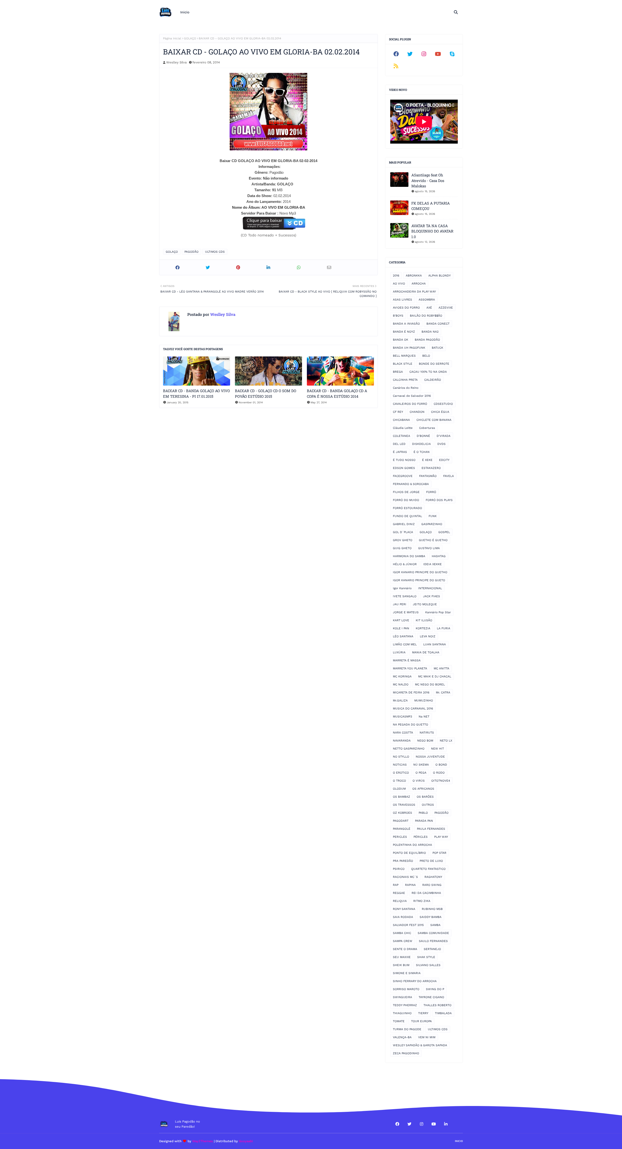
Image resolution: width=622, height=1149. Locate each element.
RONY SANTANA (404, 909)
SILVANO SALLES (428, 965)
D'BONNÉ (423, 436)
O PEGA (420, 772)
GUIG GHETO (402, 548)
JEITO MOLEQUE (425, 604)
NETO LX (446, 740)
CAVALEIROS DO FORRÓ (410, 404)
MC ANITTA (441, 668)
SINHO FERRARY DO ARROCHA (415, 981)
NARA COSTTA (403, 732)
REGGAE (399, 893)
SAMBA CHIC (402, 933)
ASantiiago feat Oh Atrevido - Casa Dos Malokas (427, 180)
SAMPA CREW (402, 941)
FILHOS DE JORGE (406, 492)
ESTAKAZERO (431, 468)
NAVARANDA (402, 740)
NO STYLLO (401, 756)
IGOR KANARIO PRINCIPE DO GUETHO (420, 572)
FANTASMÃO (428, 476)
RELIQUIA (400, 901)
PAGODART (400, 820)
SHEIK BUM (401, 965)
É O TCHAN (422, 452)
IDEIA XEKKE (432, 564)
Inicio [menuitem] (184, 12)
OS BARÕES (425, 796)
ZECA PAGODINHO (406, 1053)
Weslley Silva (176, 62)
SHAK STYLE (426, 957)
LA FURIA (443, 628)
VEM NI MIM (426, 1037)
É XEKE (427, 460)
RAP (395, 885)
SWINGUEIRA (402, 997)
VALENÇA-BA (402, 1037)
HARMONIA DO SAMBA (409, 556)
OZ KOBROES (402, 812)
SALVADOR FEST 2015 (408, 925)
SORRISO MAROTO (406, 989)
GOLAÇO (190, 38)
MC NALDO (400, 684)
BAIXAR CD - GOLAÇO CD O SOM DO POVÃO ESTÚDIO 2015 (265, 393)
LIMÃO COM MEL (405, 644)
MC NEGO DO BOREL (430, 684)
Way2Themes (202, 1141)
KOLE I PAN (401, 628)
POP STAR (439, 853)
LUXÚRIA (399, 652)
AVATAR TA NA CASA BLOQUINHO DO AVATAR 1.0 (432, 231)
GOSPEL (444, 532)
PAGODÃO (191, 251)
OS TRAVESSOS (404, 804)
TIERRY (423, 1013)
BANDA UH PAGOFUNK (409, 347)
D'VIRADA (443, 436)
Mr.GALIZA (400, 700)
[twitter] (410, 54)
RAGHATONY (433, 877)
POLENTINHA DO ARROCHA (412, 845)
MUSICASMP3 (402, 716)
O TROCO (399, 780)
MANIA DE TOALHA (425, 652)
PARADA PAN (424, 820)
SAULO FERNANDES (433, 941)
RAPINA (410, 885)
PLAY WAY (441, 836)
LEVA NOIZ (427, 636)
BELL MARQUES (404, 355)
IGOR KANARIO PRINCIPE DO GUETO (419, 580)
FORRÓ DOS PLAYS (439, 500)
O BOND (441, 764)
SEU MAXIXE (402, 957)
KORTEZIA (423, 628)
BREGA (398, 371)
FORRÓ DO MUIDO (406, 500)
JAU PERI (399, 604)
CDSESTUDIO (443, 404)
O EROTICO (401, 772)
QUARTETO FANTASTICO (428, 869)
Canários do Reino (405, 387)
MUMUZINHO (423, 700)
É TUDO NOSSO (404, 460)
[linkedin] (446, 1124)
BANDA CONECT (437, 323)
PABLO (423, 812)
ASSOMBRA (427, 299)
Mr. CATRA (443, 692)
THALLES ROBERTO (437, 1005)
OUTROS (428, 804)
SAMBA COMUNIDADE (433, 933)
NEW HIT (437, 748)
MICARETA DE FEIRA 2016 (411, 692)
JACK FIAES (431, 596)
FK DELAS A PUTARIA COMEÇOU (430, 206)
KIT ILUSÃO (424, 620)
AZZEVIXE (446, 307)
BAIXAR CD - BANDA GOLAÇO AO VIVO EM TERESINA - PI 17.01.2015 (196, 393)
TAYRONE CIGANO (431, 997)
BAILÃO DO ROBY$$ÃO (426, 315)
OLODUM (399, 788)
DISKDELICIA (421, 444)
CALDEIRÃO (432, 379)
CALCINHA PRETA (405, 379)
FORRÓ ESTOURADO (407, 508)
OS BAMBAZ (401, 796)
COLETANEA (401, 436)
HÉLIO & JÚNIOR (405, 564)
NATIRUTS (427, 732)
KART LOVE (401, 620)
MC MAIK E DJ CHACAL (434, 676)
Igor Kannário (402, 588)
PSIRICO (399, 869)
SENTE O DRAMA (405, 949)
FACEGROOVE (403, 476)
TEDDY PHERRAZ (405, 1005)
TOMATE (399, 1021)
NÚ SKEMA (421, 764)
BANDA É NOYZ (404, 331)
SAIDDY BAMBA (430, 917)
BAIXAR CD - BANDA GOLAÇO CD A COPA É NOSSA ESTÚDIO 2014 (337, 393)
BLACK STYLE (402, 363)
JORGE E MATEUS (406, 612)
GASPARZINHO (431, 524)
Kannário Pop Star (438, 612)
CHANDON (417, 412)
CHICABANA (401, 420)
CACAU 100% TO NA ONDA (428, 371)
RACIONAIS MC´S (405, 877)
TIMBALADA (443, 1013)
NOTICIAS (400, 764)
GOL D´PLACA (403, 532)
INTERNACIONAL (430, 588)
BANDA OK (400, 339)
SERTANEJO (432, 949)
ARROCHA (419, 283)
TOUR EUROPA (421, 1021)
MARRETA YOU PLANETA (410, 668)
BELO (426, 355)
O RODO (439, 772)
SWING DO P (435, 989)
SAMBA (435, 925)
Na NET (424, 716)
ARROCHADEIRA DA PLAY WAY (414, 291)
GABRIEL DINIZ (404, 524)
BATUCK (437, 347)
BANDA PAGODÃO (427, 339)
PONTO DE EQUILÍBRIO (409, 853)
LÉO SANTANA (403, 636)
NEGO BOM (425, 740)
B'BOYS (398, 315)
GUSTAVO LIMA (429, 548)
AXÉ (429, 307)
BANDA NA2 (430, 331)
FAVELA (448, 476)
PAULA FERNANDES (431, 828)
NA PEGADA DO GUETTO (410, 724)
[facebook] (396, 54)
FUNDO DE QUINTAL (407, 516)
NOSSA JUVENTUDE (430, 756)
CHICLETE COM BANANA (433, 420)
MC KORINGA (402, 676)
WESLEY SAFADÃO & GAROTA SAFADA (420, 1045)
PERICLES (400, 836)
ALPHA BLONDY (439, 275)
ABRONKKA (414, 275)
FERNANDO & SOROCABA (411, 484)
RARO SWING (431, 885)
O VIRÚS (419, 780)
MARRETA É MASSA (407, 660)
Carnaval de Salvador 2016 (412, 395)
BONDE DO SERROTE (434, 363)
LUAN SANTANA (434, 644)
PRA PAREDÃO (403, 861)
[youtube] (438, 54)
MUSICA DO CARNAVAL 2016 (413, 708)
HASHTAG (439, 556)
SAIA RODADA (403, 917)
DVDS (441, 444)
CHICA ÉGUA (440, 412)
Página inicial (172, 38)
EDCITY (444, 460)
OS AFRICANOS (423, 788)
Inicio (459, 1141)
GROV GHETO (402, 540)
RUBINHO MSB (432, 909)
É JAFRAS (400, 452)
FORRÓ (431, 492)
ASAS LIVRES (402, 299)
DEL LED (399, 444)
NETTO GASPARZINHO (408, 748)
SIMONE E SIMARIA (407, 973)
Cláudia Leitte (403, 428)
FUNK (433, 516)
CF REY (398, 412)
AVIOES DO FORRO (406, 307)
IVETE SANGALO (404, 596)
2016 (396, 275)
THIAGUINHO (402, 1013)
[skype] (452, 54)
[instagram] (424, 54)
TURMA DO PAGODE (407, 1029)
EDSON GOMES (404, 468)
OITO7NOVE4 (440, 780)
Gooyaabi (246, 1141)
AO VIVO (399, 283)
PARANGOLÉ (401, 828)
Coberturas (427, 428)
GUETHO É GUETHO (433, 540)
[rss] (396, 66)
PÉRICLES (421, 836)
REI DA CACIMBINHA (426, 893)
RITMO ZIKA (421, 901)
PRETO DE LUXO (431, 861)
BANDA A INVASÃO (406, 323)
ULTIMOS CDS (215, 251)
